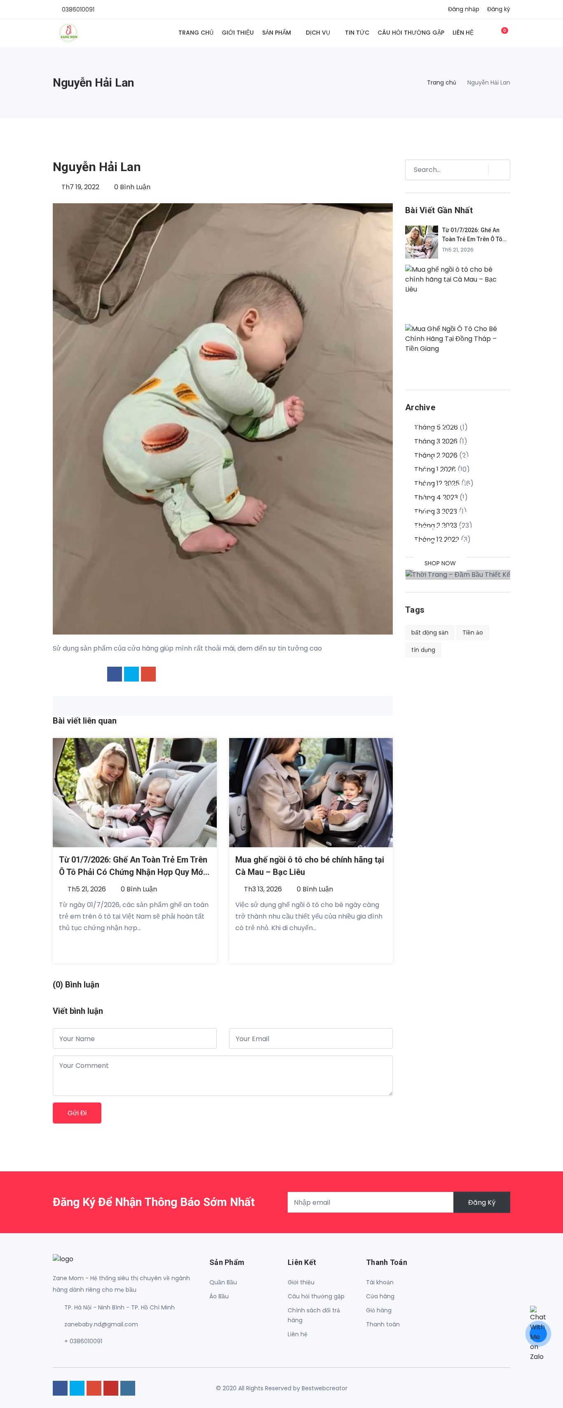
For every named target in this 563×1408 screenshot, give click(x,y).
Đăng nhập (463, 9)
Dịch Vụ (318, 32)
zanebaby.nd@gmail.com (101, 1324)
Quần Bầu (223, 1282)
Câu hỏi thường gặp (411, 32)
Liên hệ (463, 32)
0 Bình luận (131, 187)
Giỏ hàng (379, 1310)
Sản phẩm (276, 32)
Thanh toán (383, 1324)
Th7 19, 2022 (79, 187)
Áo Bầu (219, 1296)
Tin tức (357, 32)
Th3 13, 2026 (262, 889)
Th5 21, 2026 (86, 889)
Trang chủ (195, 32)
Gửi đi (77, 1113)
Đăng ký (498, 9)
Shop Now (440, 563)
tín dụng (423, 650)
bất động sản (429, 632)
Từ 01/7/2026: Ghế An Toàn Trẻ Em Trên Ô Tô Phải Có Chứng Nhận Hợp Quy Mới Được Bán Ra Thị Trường (133, 872)
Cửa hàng (380, 1296)
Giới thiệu (238, 32)
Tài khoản (380, 1282)
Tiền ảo (472, 632)
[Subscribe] (495, 170)
